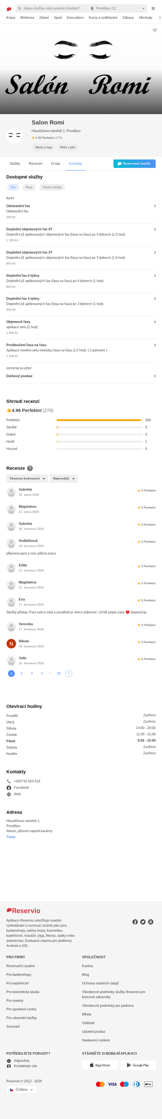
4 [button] (42, 673)
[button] (14, 135)
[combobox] (118, 8)
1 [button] (11, 673)
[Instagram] (151, 922)
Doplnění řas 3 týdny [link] (22, 298)
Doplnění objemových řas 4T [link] (29, 229)
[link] (10, 17)
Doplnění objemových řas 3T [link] (29, 252)
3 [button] (32, 673)
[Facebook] (135, 922)
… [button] (50, 672)
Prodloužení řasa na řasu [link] (26, 345)
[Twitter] (143, 922)
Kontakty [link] (75, 163)
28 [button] (59, 673)
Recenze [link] (35, 163)
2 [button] (22, 673)
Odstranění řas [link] (18, 206)
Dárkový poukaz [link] (19, 376)
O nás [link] (55, 163)
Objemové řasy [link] (18, 322)
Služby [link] (15, 163)
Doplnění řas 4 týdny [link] (22, 275)
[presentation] (153, 8)
